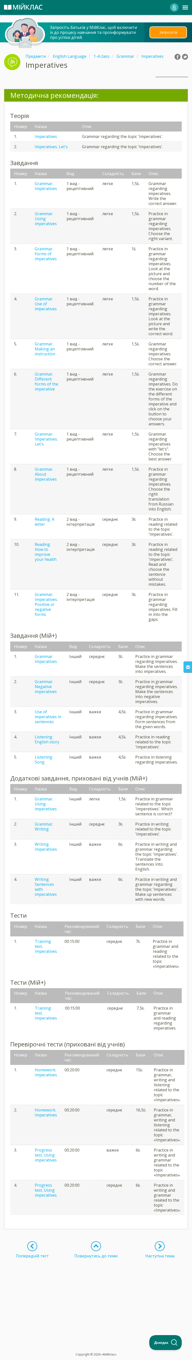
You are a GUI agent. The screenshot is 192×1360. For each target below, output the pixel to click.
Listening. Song (44, 759)
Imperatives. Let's (51, 146)
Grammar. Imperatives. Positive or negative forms (46, 604)
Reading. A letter (44, 522)
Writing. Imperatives (46, 847)
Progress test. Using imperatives (46, 1155)
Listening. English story (47, 739)
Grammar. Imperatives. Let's (46, 439)
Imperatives (46, 136)
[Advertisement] (96, 1293)
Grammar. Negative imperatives (46, 686)
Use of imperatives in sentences (48, 716)
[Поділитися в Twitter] (185, 57)
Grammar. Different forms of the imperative (46, 381)
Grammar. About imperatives (46, 474)
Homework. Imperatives (46, 1072)
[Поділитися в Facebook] (177, 57)
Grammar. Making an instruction (45, 349)
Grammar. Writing (44, 826)
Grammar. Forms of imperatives (46, 253)
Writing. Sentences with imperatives (46, 887)
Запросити (168, 32)
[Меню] (185, 7)
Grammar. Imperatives (46, 186)
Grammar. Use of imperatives (46, 304)
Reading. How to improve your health (45, 552)
